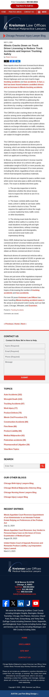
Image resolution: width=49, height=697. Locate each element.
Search (42, 466)
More (44, 12)
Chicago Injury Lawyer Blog (16, 497)
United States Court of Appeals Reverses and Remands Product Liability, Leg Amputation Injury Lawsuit (23, 545)
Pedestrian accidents (15, 440)
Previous (8, 324)
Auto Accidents (13, 395)
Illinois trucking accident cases (29, 300)
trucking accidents (12, 82)
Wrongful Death (13, 399)
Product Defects (13, 413)
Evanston (33, 306)
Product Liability (13, 431)
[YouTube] (36, 603)
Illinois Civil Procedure (15, 417)
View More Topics (11, 449)
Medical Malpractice (14, 435)
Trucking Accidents (17, 310)
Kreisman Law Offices (27, 297)
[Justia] (28, 603)
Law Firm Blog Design (24, 694)
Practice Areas (15, 12)
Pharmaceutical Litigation (17, 445)
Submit (24, 377)
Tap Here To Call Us (24, 6)
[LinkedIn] (20, 603)
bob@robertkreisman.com (24, 594)
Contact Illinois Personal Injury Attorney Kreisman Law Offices (24, 666)
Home (3, 12)
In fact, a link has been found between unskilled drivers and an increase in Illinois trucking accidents (24, 84)
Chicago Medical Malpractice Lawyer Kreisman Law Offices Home (24, 664)
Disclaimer (24, 644)
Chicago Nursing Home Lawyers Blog (20, 492)
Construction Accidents (16, 422)
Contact (29, 12)
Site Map (24, 651)
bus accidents (30, 82)
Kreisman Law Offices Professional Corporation (25, 23)
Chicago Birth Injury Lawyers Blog (19, 483)
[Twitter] (13, 603)
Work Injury (10, 408)
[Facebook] (6, 603)
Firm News (10, 426)
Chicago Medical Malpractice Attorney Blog (22, 488)
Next (23, 324)
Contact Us (24, 657)
